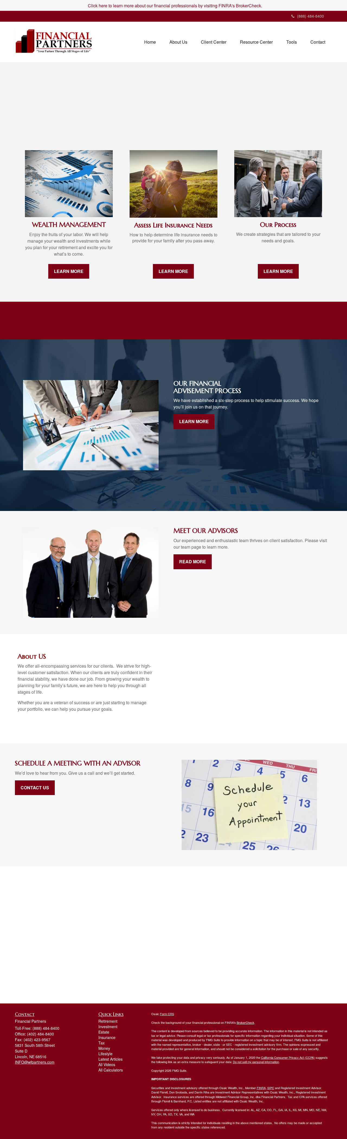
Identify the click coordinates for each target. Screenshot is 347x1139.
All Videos (106, 1064)
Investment (107, 1026)
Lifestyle (105, 1053)
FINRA (261, 1088)
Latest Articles (110, 1059)
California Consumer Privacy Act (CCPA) (288, 1057)
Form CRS (167, 1014)
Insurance (106, 1037)
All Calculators (110, 1070)
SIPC (270, 1088)
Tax (101, 1042)
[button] (178, 42)
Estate (103, 1032)
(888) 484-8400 (310, 16)
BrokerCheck (245, 1022)
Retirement (107, 1021)
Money (104, 1048)
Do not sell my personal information (256, 1062)
